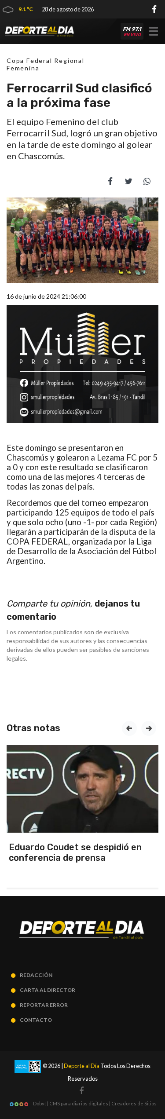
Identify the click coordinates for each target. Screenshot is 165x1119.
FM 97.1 (132, 31)
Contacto (36, 1020)
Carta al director (47, 990)
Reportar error (44, 1005)
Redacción (36, 975)
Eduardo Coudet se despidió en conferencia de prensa (75, 852)
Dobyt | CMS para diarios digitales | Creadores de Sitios (94, 1103)
